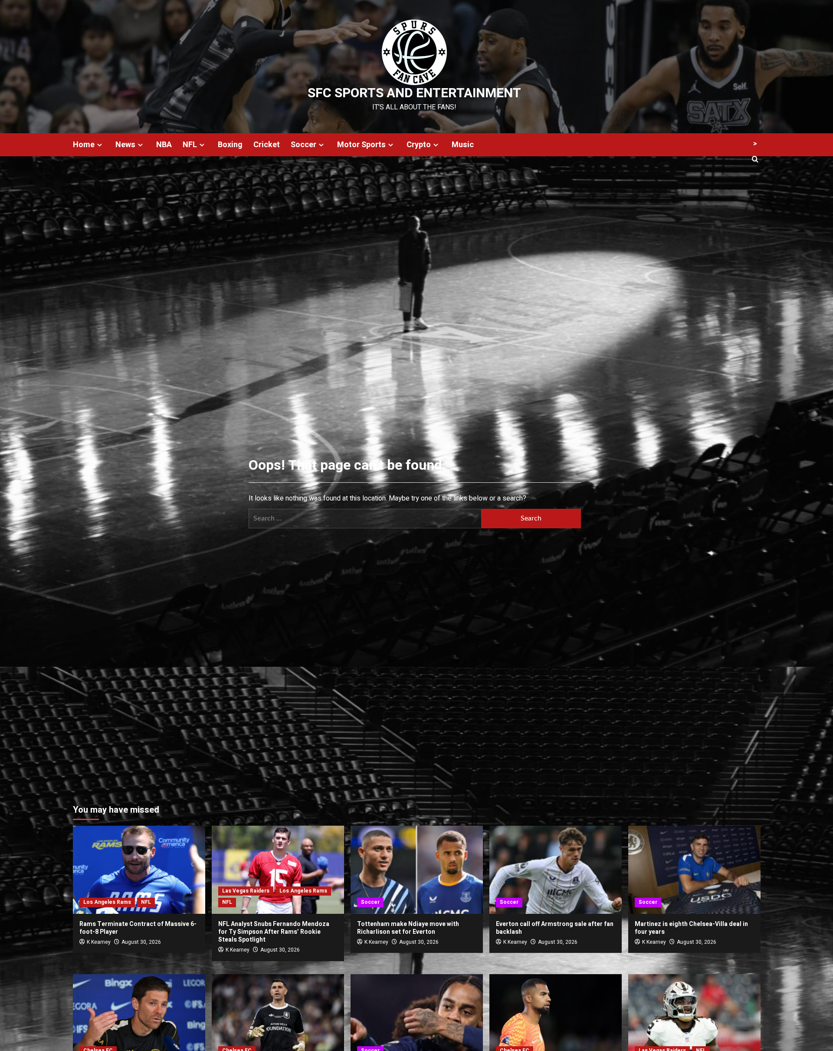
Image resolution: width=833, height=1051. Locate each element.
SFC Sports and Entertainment (414, 93)
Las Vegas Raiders (245, 891)
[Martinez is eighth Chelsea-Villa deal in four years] (694, 870)
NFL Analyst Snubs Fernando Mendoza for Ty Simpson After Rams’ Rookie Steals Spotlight (273, 931)
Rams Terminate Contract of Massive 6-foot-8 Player (138, 927)
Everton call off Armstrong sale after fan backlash (554, 927)
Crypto (419, 145)
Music (463, 145)
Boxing (230, 145)
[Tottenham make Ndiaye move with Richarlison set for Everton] (417, 870)
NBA (164, 145)
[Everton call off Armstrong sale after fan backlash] (555, 870)
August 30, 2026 (141, 942)
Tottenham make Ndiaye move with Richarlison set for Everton (408, 927)
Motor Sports (361, 145)
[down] (100, 144)
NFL (190, 145)
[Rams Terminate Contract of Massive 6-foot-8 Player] (139, 870)
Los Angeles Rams (107, 902)
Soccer (303, 145)
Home (84, 145)
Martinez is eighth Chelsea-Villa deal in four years (691, 927)
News (125, 145)
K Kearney (99, 942)
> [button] (755, 143)
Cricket (266, 145)
